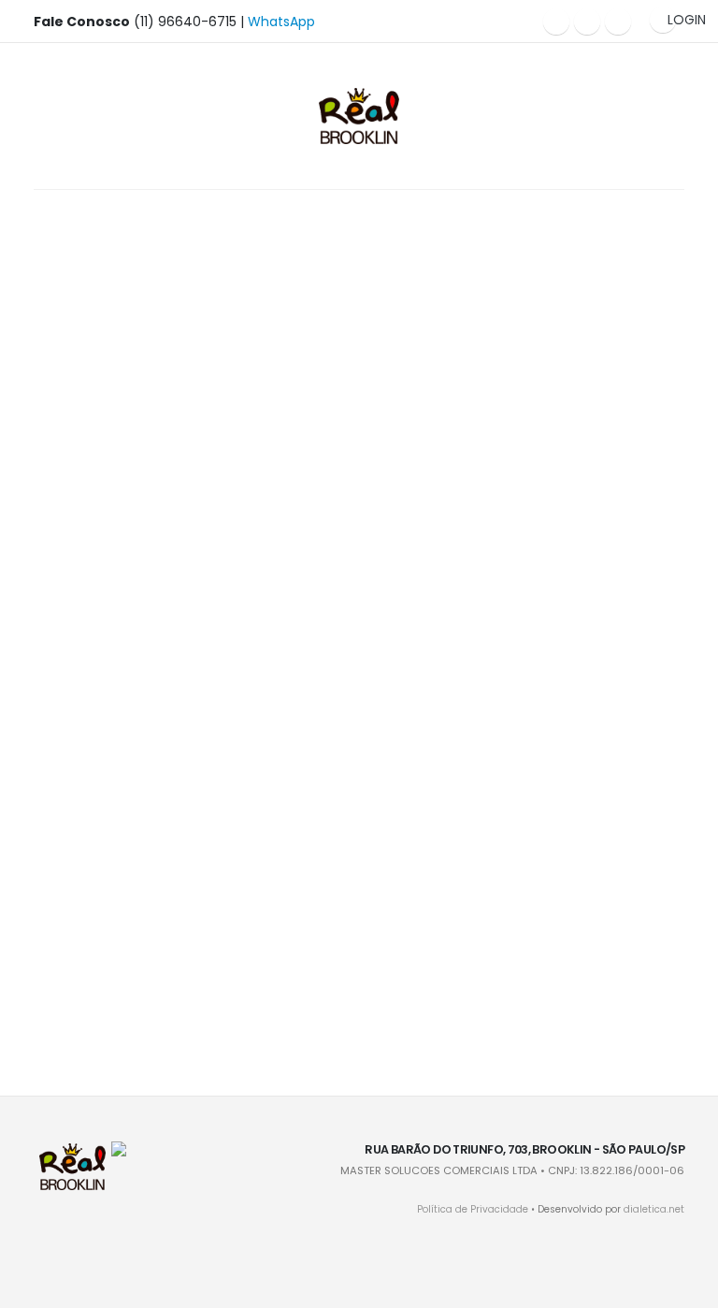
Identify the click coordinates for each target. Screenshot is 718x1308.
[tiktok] (618, 21)
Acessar (134, 404)
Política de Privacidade (472, 1209)
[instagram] (587, 21)
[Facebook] (556, 21)
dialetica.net (654, 1209)
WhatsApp (281, 21)
